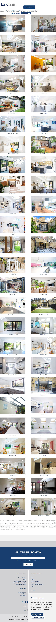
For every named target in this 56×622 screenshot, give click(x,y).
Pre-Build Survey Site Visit (19, 582)
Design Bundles (22, 577)
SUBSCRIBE (28, 564)
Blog (32, 577)
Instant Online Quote (21, 584)
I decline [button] (40, 614)
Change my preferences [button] (38, 617)
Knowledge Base (35, 581)
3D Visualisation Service (20, 581)
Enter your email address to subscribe (28, 554)
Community (23, 595)
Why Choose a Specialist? (37, 584)
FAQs (32, 579)
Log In (32, 586)
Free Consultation (29, 7)
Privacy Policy (11, 619)
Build (24, 579)
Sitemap (22, 619)
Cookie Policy (17, 619)
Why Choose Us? (22, 592)
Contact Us (17, 13)
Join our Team (22, 593)
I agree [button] (34, 614)
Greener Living (34, 582)
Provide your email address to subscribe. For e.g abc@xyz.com (27, 560)
